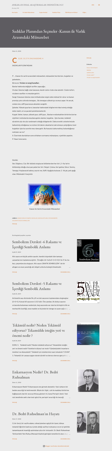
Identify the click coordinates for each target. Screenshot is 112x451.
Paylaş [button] (89, 58)
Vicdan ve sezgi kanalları (93, 77)
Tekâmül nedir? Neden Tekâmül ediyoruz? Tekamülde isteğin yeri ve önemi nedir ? (38, 330)
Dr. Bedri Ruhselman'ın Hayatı (35, 413)
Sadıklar (89, 70)
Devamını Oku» (65, 272)
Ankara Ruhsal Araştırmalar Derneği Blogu (37, 5)
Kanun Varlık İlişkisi (92, 67)
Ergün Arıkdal (43, 12)
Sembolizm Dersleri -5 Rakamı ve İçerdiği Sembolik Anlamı (37, 286)
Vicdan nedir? (90, 75)
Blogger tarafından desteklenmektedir (57, 446)
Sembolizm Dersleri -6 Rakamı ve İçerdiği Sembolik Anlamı (37, 244)
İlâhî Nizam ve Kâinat (71, 12)
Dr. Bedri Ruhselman (28, 12)
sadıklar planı (90, 72)
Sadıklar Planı (56, 12)
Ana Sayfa (15, 12)
